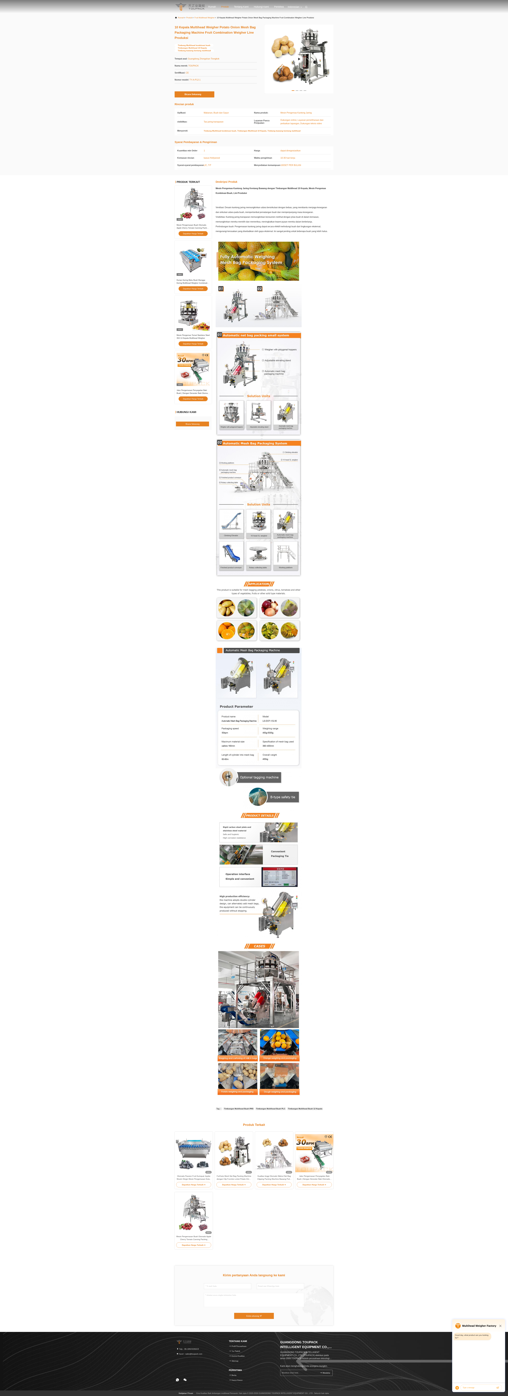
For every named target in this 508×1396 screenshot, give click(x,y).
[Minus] (500, 1325)
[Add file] (457, 1388)
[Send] (498, 1388)
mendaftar (326, 1373)
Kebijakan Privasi (186, 1393)
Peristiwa (279, 6)
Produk (225, 6)
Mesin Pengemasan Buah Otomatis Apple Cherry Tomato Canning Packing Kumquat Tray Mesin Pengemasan (193, 228)
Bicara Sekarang (193, 94)
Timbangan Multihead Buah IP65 (238, 1109)
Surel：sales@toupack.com (190, 1354)
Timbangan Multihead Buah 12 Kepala (305, 1109)
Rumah (212, 6)
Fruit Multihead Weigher (204, 18)
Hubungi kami (261, 6)
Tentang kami (241, 6)
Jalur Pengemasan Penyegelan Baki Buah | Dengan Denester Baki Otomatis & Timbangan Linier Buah (193, 393)
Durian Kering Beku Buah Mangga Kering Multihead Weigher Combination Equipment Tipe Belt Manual (193, 283)
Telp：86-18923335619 (189, 1349)
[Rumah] (190, 7)
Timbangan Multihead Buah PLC (270, 1109)
